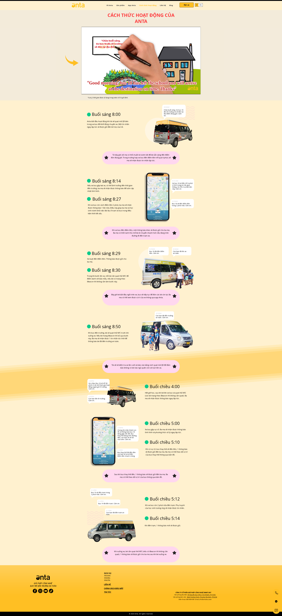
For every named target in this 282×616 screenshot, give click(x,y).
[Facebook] (35, 591)
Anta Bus (107, 578)
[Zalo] (276, 601)
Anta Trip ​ (107, 580)
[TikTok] (51, 591)
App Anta (107, 575)
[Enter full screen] (197, 91)
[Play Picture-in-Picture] (193, 91)
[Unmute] (88, 91)
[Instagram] (40, 591)
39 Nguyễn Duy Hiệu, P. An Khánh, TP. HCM (201, 595)
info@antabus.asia (205, 599)
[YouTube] (46, 591)
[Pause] (84, 91)
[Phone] (276, 593)
